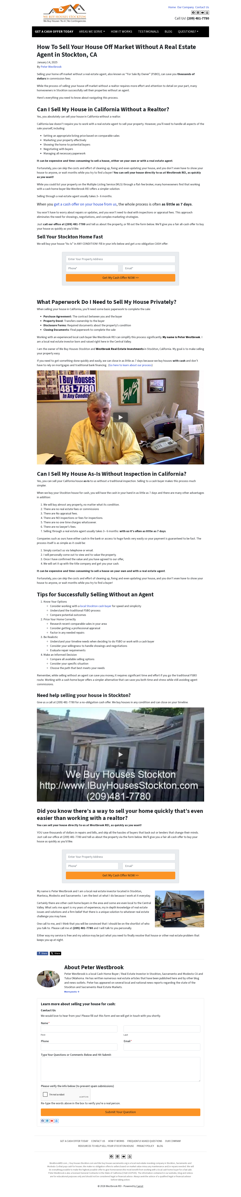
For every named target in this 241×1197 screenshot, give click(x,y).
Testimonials (148, 31)
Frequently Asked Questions (144, 1141)
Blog (168, 31)
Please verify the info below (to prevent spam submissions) (77, 1086)
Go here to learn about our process (130, 365)
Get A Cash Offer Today (74, 1141)
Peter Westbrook (51, 67)
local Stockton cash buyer (95, 606)
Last (126, 1035)
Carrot (139, 1186)
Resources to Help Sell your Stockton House (106, 1146)
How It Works (121, 31)
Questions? (187, 31)
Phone (45, 1041)
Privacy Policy (145, 1146)
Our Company (185, 7)
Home (172, 7)
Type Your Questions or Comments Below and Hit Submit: (76, 1055)
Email (128, 1041)
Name (45, 1023)
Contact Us (202, 7)
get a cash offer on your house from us (85, 204)
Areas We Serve (90, 31)
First (43, 1035)
